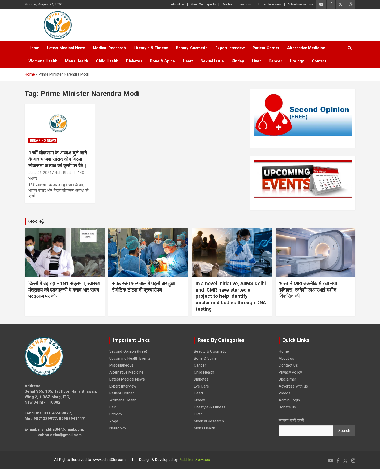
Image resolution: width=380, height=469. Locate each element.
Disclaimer (287, 379)
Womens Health (42, 61)
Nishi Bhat (63, 172)
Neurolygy (117, 428)
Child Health (107, 61)
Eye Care (201, 386)
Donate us (287, 407)
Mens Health (76, 61)
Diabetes (134, 61)
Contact (319, 61)
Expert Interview (270, 4)
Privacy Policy (290, 372)
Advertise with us (300, 4)
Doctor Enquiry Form (237, 4)
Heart (188, 61)
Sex (112, 407)
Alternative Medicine (306, 48)
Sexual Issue (212, 61)
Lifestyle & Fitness (151, 48)
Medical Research (109, 48)
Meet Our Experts (203, 4)
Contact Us (288, 365)
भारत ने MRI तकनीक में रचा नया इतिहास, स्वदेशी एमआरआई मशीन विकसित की (308, 289)
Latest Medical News (66, 48)
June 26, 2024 (39, 172)
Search (344, 430)
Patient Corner (266, 48)
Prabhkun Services (194, 459)
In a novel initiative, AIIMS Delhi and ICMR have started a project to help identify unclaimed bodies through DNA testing (231, 296)
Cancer (275, 61)
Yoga (113, 421)
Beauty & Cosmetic (210, 351)
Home (33, 48)
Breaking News (43, 140)
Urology (297, 61)
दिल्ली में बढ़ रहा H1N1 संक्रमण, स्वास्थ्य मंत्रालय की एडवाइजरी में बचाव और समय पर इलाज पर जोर (64, 289)
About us (178, 4)
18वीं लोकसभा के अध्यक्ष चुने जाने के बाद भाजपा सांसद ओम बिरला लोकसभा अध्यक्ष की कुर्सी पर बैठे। (57, 159)
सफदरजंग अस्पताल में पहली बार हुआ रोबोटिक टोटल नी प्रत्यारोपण (143, 286)
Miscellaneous (121, 365)
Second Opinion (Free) (128, 351)
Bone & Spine (162, 61)
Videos (285, 393)
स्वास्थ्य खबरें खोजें (291, 420)
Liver (256, 61)
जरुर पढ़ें (36, 221)
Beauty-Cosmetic (192, 48)
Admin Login (289, 400)
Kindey (238, 61)
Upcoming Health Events (130, 358)
